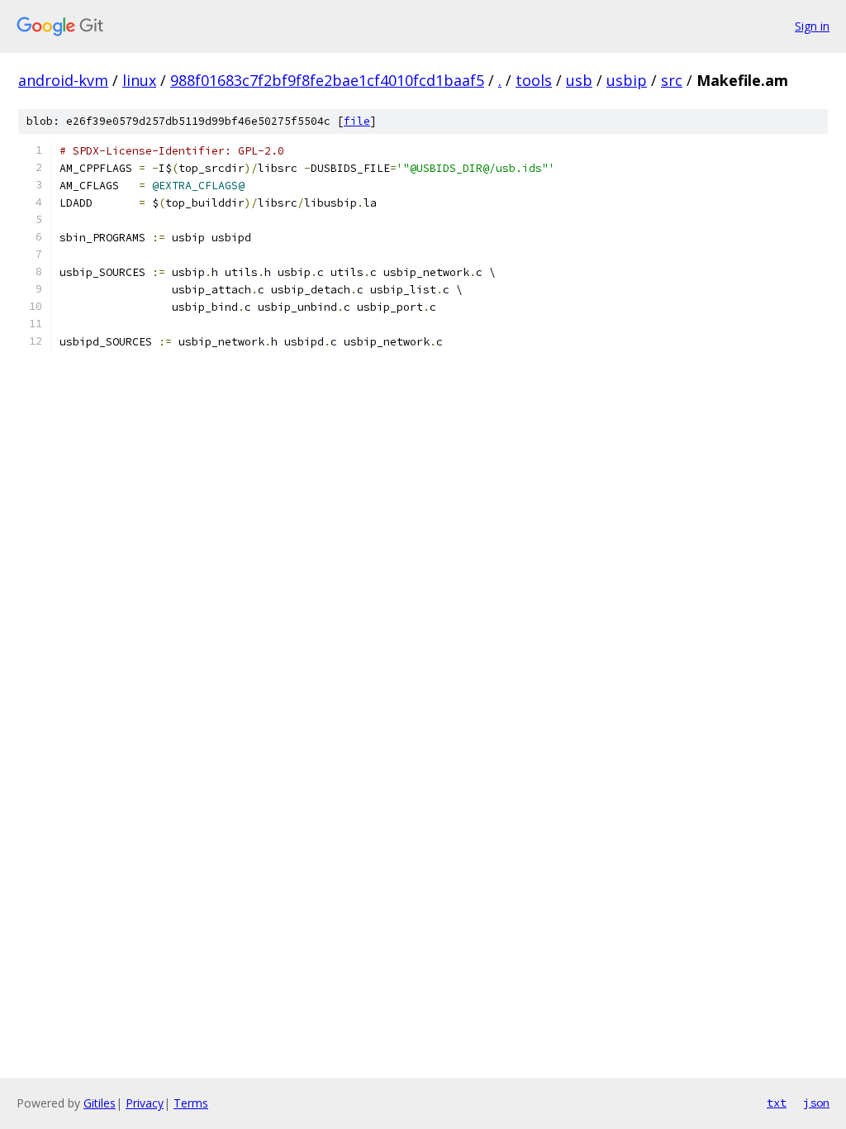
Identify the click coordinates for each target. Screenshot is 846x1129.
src (671, 80)
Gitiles (99, 1103)
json (816, 1102)
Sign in (812, 26)
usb (579, 80)
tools (534, 80)
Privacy (145, 1103)
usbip (626, 80)
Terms (190, 1103)
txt (777, 1102)
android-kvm (63, 80)
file (357, 121)
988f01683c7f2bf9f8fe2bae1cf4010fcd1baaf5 (327, 80)
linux (139, 80)
